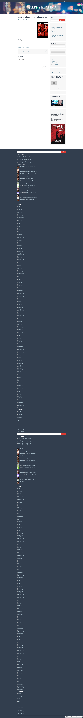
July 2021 (19, 299)
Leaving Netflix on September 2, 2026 (24, 162)
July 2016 (19, 393)
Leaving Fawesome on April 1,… (30, 166)
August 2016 (20, 391)
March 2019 (20, 343)
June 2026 (20, 209)
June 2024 (20, 245)
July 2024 (19, 243)
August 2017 (20, 372)
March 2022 (20, 287)
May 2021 (19, 302)
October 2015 (20, 407)
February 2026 (20, 214)
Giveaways (20, 417)
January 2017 (20, 383)
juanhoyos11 (22, 197)
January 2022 (20, 290)
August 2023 (20, 260)
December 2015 (20, 686)
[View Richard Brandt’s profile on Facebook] (52, 72)
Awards (19, 411)
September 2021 (21, 296)
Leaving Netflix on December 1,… (31, 176)
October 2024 (20, 239)
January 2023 (20, 271)
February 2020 (20, 326)
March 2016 (20, 399)
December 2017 (20, 366)
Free (24, 47)
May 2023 (20, 265)
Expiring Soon (20, 47)
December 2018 (20, 630)
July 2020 (19, 318)
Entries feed (54, 62)
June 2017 (19, 658)
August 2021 (20, 298)
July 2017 (19, 374)
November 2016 (21, 669)
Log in (53, 61)
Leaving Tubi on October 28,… (30, 190)
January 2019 (20, 346)
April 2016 (20, 397)
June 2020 (20, 602)
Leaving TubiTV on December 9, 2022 (32, 17)
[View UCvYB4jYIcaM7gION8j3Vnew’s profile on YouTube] (61, 72)
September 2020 (21, 315)
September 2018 (21, 352)
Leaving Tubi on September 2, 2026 (24, 156)
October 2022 (20, 276)
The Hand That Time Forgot (56, 113)
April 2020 (20, 323)
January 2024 (20, 253)
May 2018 (19, 358)
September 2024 (21, 240)
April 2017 (20, 379)
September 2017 (21, 371)
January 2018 (20, 365)
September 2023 (21, 259)
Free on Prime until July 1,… (30, 199)
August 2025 (20, 223)
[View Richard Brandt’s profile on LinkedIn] (59, 72)
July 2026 (19, 490)
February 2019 (20, 344)
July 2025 (19, 225)
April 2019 (20, 341)
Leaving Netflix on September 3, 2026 (24, 159)
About (24, 1)
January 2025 (20, 234)
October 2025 (20, 220)
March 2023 (20, 268)
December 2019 (20, 329)
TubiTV (28, 47)
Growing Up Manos (54, 117)
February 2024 (20, 251)
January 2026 (20, 215)
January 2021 (20, 309)
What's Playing (41, 7)
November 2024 (21, 237)
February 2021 (20, 307)
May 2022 (20, 284)
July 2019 (19, 337)
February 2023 (20, 270)
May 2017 (19, 377)
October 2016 (20, 388)
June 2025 (20, 226)
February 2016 (20, 400)
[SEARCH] (64, 1)
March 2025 (20, 231)
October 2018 (20, 351)
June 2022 (20, 282)
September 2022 (21, 560)
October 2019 (20, 332)
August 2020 (20, 316)
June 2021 (19, 301)
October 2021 (20, 295)
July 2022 (19, 281)
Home (20, 1)
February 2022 (20, 288)
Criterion (19, 695)
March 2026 (20, 212)
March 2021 (20, 588)
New (19, 419)
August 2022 (20, 279)
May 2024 (20, 246)
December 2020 (21, 310)
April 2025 (20, 229)
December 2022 (21, 273)
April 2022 (20, 285)
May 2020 (20, 321)
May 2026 (20, 211)
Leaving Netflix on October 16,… (30, 194)
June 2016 (19, 394)
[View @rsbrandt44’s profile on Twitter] (54, 72)
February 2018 (20, 363)
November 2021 (21, 293)
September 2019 (21, 616)
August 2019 (20, 335)
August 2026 (20, 206)
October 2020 (20, 313)
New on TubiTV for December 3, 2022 (41, 51)
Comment (44, 66)
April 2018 (20, 360)
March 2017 (20, 380)
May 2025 (19, 228)
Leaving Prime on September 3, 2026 (24, 161)
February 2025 (20, 232)
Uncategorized (20, 420)
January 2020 (20, 327)
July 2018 (19, 355)
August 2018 (20, 354)
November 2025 (21, 218)
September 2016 (21, 672)
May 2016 (19, 396)
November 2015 (21, 405)
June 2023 (20, 546)
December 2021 (20, 574)
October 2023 (20, 257)
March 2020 (20, 324)
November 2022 (21, 274)
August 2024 (20, 242)
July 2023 (19, 262)
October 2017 (20, 369)
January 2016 (20, 402)
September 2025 (21, 504)
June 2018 (19, 357)
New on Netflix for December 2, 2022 (24, 51)
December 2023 (21, 254)
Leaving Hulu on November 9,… (30, 173)
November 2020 (21, 312)
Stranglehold (22, 23)
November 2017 (21, 368)
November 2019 (21, 330)
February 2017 (20, 382)
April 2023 (20, 267)
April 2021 (20, 304)
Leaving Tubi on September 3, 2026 (24, 440)
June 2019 (19, 338)
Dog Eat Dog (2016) (23, 21)
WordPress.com (55, 65)
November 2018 (21, 349)
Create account (55, 59)
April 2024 (20, 248)
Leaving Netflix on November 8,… (31, 171)
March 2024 (20, 532)
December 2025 (21, 217)
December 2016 (20, 385)
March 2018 (20, 644)
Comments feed (55, 64)
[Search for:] (55, 20)
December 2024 (21, 518)
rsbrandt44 (27, 19)
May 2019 (19, 340)
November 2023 (21, 256)
